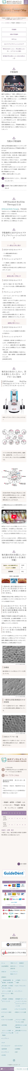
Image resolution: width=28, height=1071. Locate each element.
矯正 (16, 1052)
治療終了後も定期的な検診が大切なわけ (15, 187)
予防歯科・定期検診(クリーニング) (7, 1000)
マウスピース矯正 (6, 1012)
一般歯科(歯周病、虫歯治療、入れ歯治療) (7, 981)
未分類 (4, 1055)
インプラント (18, 991)
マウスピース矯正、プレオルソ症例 (21, 1021)
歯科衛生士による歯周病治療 (21, 1026)
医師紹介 (21, 963)
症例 (2, 1016)
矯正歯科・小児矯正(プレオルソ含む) (7, 987)
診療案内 (3, 977)
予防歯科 (14, 29)
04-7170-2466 (12, 775)
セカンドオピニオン (20, 985)
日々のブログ (18, 1045)
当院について (13, 963)
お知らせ (3, 971)
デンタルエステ (6, 1045)
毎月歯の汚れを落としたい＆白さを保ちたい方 (14, 57)
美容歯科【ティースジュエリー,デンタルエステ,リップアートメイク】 (21, 1002)
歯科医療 (4, 1049)
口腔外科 (4, 1009)
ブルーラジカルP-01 (20, 1009)
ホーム (3, 963)
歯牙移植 (4, 1025)
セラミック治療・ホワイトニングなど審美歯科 (7, 1033)
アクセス (21, 966)
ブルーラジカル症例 (7, 1019)
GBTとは (14, 39)
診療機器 (17, 1049)
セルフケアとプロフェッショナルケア (14, 44)
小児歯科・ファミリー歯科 (21, 981)
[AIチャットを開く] (7, 1069)
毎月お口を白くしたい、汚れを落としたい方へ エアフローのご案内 (14, 50)
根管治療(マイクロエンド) (21, 1032)
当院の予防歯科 (14, 34)
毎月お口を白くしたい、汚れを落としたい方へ (15, 179)
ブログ (3, 1042)
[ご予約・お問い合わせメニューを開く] (21, 1069)
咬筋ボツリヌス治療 (20, 1012)
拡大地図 (23, 864)
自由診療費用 (4, 966)
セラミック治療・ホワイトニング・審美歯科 (7, 993)
